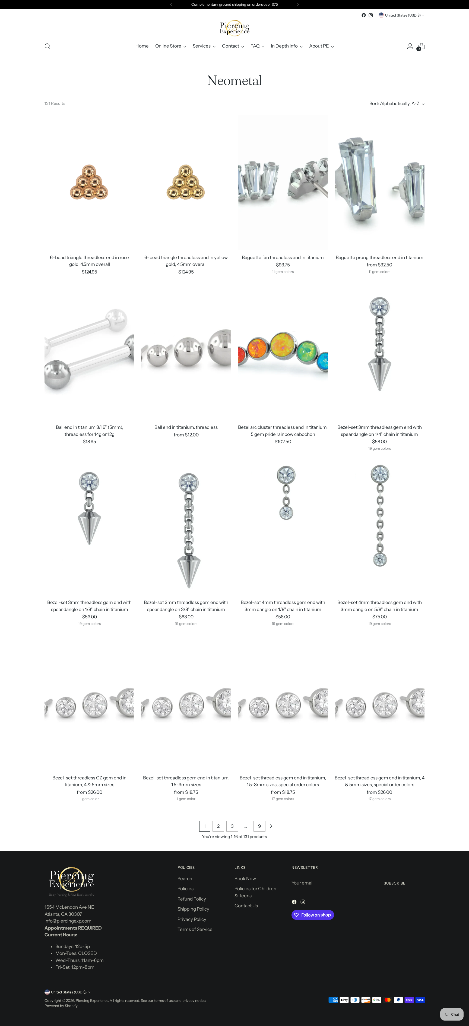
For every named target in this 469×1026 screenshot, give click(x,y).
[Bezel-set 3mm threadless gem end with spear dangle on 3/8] (186, 527)
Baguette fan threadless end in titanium (283, 257)
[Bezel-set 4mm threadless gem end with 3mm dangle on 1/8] (283, 527)
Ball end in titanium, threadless (186, 427)
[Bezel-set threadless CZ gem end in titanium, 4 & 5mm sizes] (89, 702)
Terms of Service (195, 929)
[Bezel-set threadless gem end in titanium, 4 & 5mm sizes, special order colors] (379, 702)
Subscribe (394, 883)
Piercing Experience (92, 1000)
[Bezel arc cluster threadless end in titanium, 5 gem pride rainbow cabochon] (283, 352)
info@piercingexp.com (68, 921)
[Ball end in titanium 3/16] (89, 352)
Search (185, 878)
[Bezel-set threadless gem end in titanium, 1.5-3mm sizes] (186, 702)
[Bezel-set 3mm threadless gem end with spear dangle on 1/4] (379, 352)
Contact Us (246, 905)
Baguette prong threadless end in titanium (379, 257)
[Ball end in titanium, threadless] (186, 352)
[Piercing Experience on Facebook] (363, 15)
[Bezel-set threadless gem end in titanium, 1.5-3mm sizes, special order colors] (283, 702)
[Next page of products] (271, 826)
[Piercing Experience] (234, 28)
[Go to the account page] (410, 46)
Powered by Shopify (61, 1005)
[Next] (298, 4)
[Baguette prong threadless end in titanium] (379, 182)
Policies (186, 888)
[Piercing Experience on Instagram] (370, 15)
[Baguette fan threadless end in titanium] (283, 182)
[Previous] (171, 4)
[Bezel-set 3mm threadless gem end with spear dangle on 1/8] (89, 527)
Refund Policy (192, 899)
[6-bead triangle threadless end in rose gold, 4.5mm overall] (89, 182)
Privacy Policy (192, 919)
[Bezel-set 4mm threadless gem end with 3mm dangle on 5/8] (379, 527)
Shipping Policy (193, 909)
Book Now (245, 878)
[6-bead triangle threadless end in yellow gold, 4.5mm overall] (186, 182)
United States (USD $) (403, 15)
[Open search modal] (47, 46)
